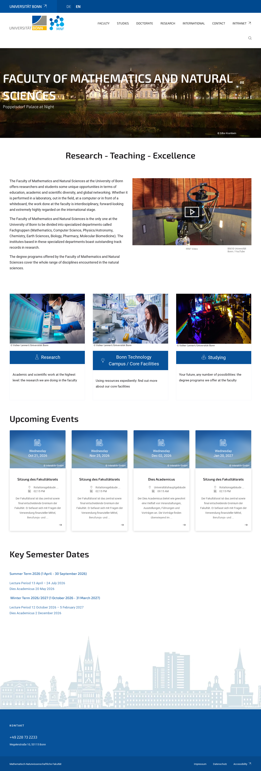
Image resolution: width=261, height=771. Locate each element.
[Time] (24, 491)
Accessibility (240, 764)
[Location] (24, 487)
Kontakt (17, 725)
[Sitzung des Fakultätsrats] (60, 525)
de (68, 6)
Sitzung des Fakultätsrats (37, 479)
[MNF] (37, 23)
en (78, 6)
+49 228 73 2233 (23, 737)
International (194, 23)
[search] (248, 40)
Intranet (239, 23)
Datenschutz (220, 764)
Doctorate (144, 23)
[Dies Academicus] (184, 525)
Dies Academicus (161, 479)
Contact (218, 23)
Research (167, 23)
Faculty (103, 23)
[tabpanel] (130, 93)
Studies (123, 23)
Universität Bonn (26, 6)
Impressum (200, 764)
